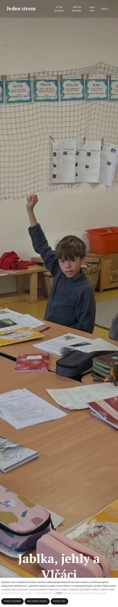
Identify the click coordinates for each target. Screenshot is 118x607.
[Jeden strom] (22, 9)
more (59, 592)
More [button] (104, 8)
